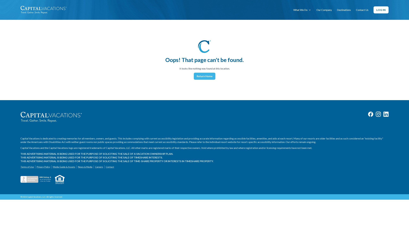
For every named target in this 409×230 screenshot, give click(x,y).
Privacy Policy (43, 166)
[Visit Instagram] (378, 114)
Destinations (344, 9)
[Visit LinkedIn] (386, 114)
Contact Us (362, 9)
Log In (381, 9)
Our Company (324, 9)
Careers (99, 166)
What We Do (300, 9)
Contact (110, 166)
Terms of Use (27, 166)
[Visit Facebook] (370, 114)
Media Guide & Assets (64, 166)
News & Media (85, 166)
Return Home (204, 76)
